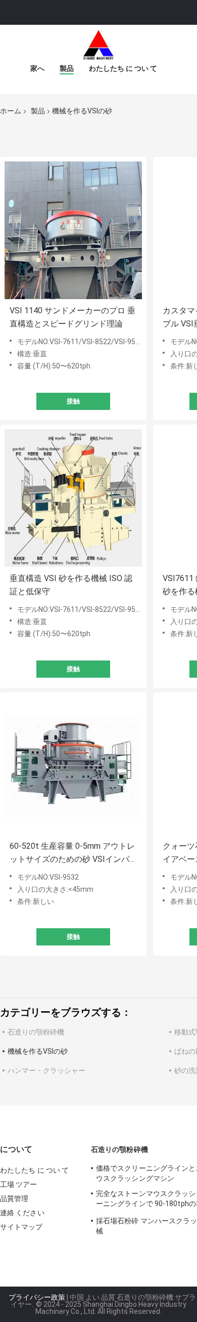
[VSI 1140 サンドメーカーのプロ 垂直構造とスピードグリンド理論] (73, 230)
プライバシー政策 (37, 1297)
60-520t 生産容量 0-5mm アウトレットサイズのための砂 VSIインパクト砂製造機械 (72, 853)
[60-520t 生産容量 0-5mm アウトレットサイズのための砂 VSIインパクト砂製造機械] (73, 766)
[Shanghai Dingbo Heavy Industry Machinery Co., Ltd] (98, 45)
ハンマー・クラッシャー (46, 1070)
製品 (67, 68)
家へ (37, 68)
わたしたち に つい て (123, 68)
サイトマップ (21, 1227)
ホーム (10, 111)
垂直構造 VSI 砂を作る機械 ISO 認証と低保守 (71, 584)
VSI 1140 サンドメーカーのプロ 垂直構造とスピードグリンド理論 (72, 317)
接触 (73, 401)
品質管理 (14, 1198)
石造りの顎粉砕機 (36, 1032)
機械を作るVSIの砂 (38, 1051)
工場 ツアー (18, 1184)
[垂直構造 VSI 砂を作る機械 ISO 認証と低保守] (73, 498)
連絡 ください (22, 1213)
